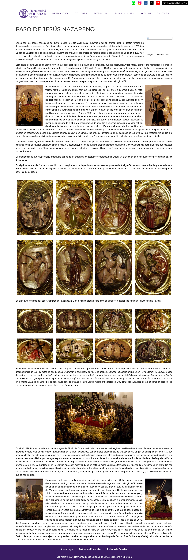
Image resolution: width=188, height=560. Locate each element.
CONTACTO (163, 13)
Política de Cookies (117, 549)
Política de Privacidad (90, 549)
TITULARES (81, 13)
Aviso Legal (67, 549)
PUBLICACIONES (124, 13)
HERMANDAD (60, 13)
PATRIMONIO (101, 13)
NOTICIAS (146, 13)
